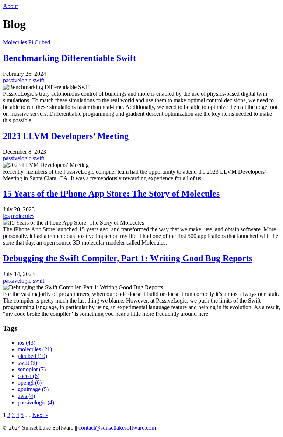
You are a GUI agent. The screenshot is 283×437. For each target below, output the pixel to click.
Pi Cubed (39, 42)
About (10, 6)
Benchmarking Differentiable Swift (69, 58)
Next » (40, 415)
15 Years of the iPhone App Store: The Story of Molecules (111, 193)
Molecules (15, 42)
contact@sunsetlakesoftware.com (117, 427)
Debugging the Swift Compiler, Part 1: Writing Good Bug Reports (127, 258)
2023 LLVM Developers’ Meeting (66, 136)
